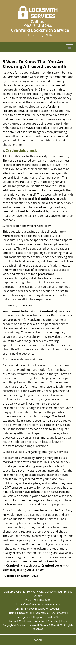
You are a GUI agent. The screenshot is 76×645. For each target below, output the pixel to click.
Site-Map (53, 621)
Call (39, 639)
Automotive (59, 612)
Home (12, 612)
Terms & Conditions (20, 621)
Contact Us (52, 617)
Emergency (23, 617)
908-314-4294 (38, 26)
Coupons (38, 617)
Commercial (42, 612)
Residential (25, 612)
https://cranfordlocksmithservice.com (38, 604)
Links (64, 621)
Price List (40, 621)
